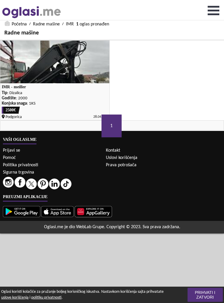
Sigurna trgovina (18, 172)
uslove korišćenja (15, 297)
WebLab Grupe (90, 227)
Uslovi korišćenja (121, 157)
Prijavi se (11, 150)
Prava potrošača (121, 165)
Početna (19, 24)
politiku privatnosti (46, 297)
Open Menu (213, 10)
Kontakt (113, 150)
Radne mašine (46, 24)
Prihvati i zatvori (205, 294)
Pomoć (9, 157)
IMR (70, 24)
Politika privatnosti (20, 165)
